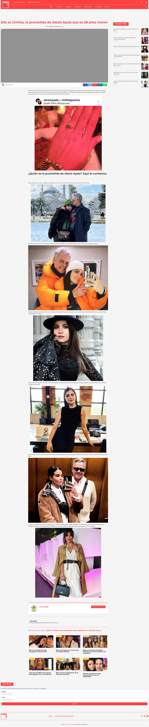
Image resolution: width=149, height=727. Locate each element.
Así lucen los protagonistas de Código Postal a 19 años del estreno (126, 56)
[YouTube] (145, 2)
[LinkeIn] (99, 84)
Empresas (68, 7)
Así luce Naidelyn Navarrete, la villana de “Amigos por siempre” (124, 39)
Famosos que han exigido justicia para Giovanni (126, 47)
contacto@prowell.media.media (64, 716)
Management (88, 7)
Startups (59, 7)
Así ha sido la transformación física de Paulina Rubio (125, 30)
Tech (51, 7)
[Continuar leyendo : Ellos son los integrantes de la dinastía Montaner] (68, 664)
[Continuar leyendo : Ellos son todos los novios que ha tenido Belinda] (68, 641)
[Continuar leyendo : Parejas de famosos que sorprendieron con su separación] (95, 664)
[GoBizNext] (6, 4)
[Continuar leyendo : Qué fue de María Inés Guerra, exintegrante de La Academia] (41, 664)
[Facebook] (137, 2)
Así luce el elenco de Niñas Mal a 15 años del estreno (125, 82)
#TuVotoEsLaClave (19, 2)
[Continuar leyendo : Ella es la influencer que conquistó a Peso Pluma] (41, 641)
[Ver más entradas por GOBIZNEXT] (34, 609)
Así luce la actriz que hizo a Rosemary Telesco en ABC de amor (126, 65)
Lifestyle (107, 7)
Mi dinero (98, 7)
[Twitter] (141, 2)
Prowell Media (67, 724)
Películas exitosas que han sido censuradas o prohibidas (125, 74)
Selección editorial (34, 2)
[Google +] (95, 84)
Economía (78, 7)
